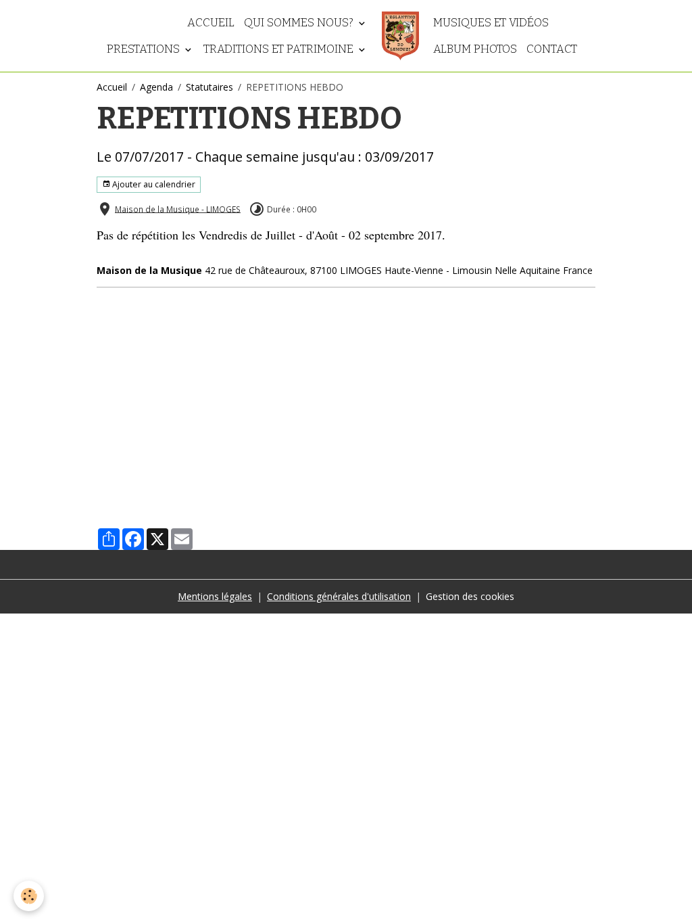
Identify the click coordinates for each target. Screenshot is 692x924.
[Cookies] (29, 896)
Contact (551, 48)
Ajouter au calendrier (152, 184)
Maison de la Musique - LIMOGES (178, 208)
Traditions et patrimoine (279, 48)
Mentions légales (215, 596)
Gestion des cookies (470, 596)
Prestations (144, 48)
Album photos (475, 48)
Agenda (156, 86)
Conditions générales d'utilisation (339, 596)
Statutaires (209, 86)
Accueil (210, 22)
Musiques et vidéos (491, 22)
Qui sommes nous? (300, 22)
